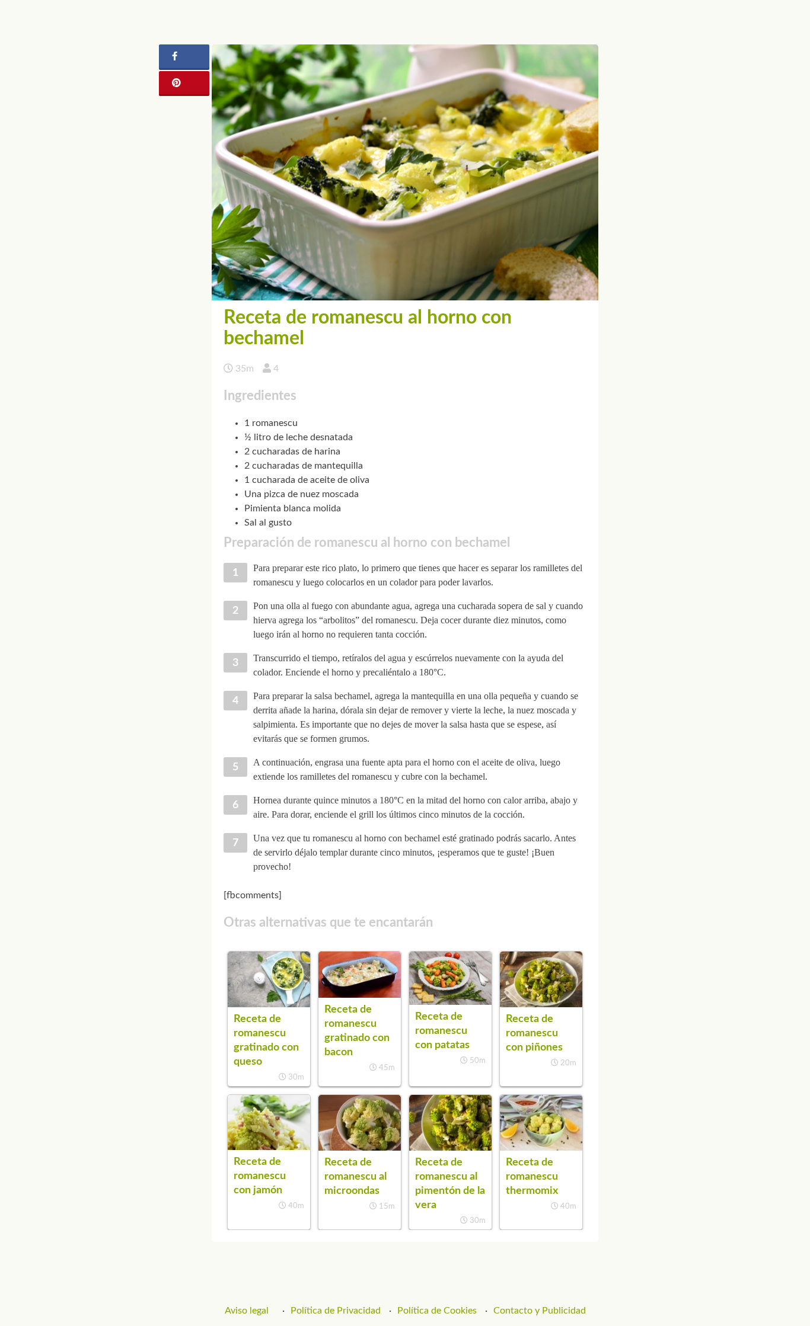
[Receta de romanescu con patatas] (450, 1002)
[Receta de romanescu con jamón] (269, 1147)
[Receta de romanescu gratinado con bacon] (359, 995)
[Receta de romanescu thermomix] (541, 1147)
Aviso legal (247, 1310)
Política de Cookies (437, 1310)
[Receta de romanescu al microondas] (359, 1147)
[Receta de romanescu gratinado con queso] (269, 1004)
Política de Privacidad (336, 1310)
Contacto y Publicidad (539, 1310)
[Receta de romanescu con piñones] (541, 1004)
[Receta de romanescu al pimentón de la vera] (450, 1147)
